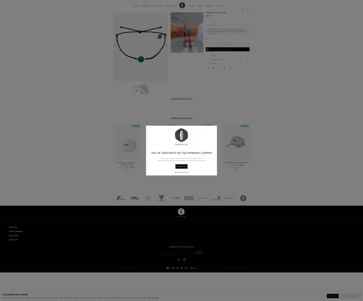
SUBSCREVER (181, 166)
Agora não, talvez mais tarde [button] (181, 172)
